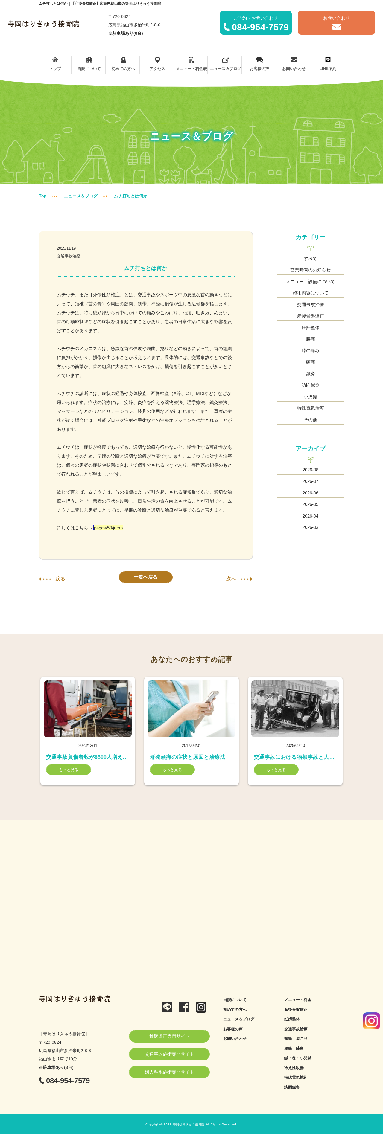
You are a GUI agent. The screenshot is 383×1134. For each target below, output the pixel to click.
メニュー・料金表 (191, 68)
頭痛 (310, 361)
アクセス (157, 68)
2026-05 (310, 504)
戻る (60, 578)
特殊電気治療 (310, 407)
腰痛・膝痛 (294, 1048)
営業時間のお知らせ (310, 269)
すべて (310, 258)
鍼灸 (310, 373)
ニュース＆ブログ (225, 68)
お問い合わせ (294, 68)
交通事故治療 (68, 256)
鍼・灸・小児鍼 (297, 1058)
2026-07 (310, 481)
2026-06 (310, 492)
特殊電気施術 (296, 1077)
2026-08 (310, 469)
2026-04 (310, 515)
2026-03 (310, 527)
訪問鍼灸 (311, 384)
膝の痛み (311, 350)
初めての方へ (123, 68)
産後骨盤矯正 (310, 315)
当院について (89, 68)
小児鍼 (310, 396)
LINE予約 (328, 68)
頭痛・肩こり (296, 1038)
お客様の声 (259, 68)
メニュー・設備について (310, 281)
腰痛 (310, 338)
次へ (231, 578)
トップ (55, 68)
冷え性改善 (294, 1068)
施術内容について (311, 292)
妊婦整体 (311, 327)
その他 (310, 419)
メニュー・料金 (297, 999)
